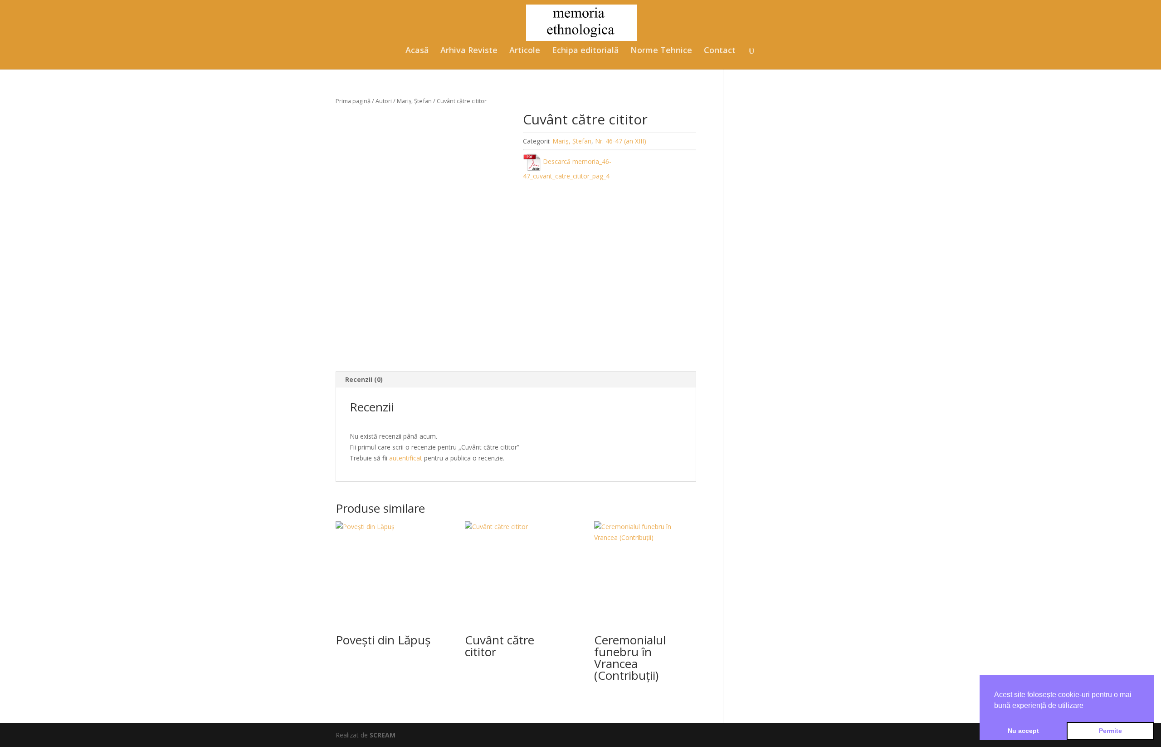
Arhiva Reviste (469, 51)
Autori (384, 101)
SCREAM (382, 735)
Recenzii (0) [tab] (364, 379)
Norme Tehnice (661, 51)
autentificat (405, 458)
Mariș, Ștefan (414, 101)
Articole (524, 51)
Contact (720, 51)
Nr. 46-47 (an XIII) (620, 141)
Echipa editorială (585, 51)
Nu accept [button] (1023, 730)
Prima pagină (353, 101)
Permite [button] (1110, 730)
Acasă (417, 51)
